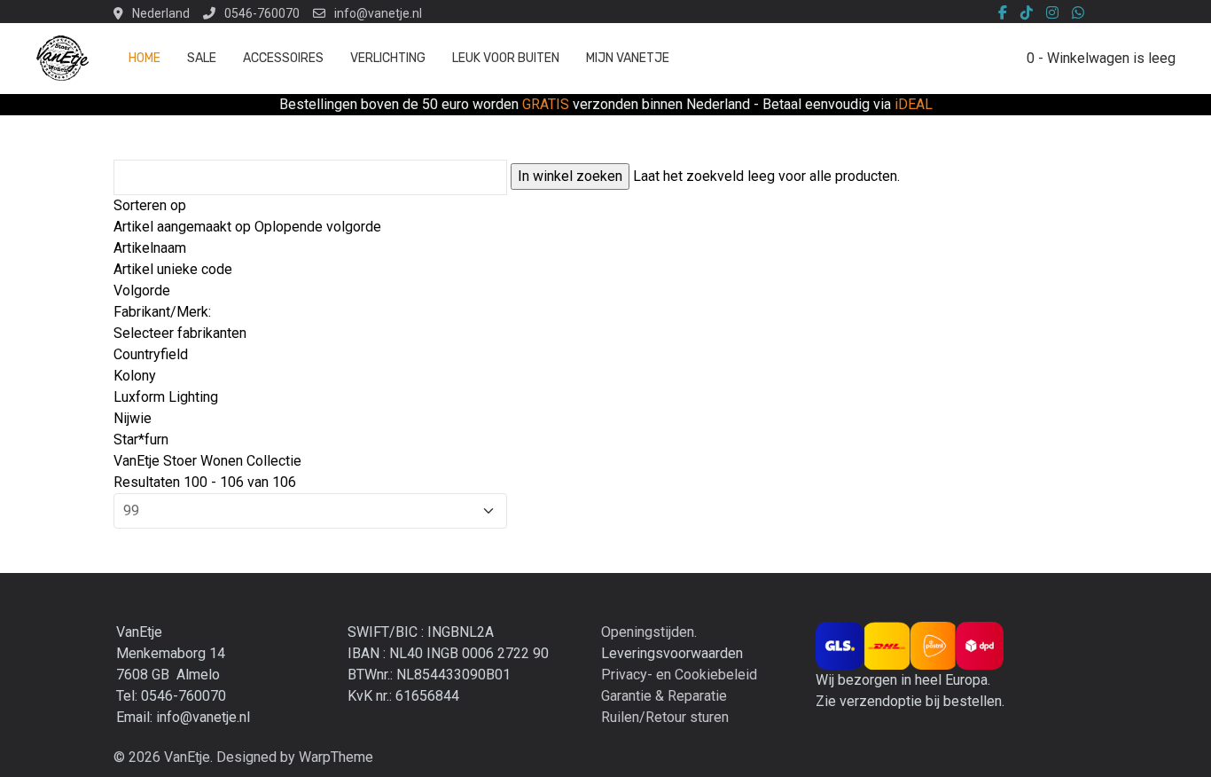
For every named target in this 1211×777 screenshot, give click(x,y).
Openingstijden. (649, 632)
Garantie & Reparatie (664, 695)
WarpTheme (336, 757)
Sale (201, 58)
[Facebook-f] (1002, 13)
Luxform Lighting (165, 396)
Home (144, 58)
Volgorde (141, 290)
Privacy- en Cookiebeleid (679, 674)
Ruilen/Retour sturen (665, 717)
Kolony (134, 375)
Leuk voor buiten (505, 58)
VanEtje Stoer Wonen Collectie (207, 460)
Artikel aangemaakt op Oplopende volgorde (247, 226)
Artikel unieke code (172, 269)
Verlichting (388, 58)
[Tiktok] (1026, 13)
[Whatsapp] (1078, 13)
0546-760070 (262, 13)
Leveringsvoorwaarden (672, 653)
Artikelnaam (149, 247)
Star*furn (140, 439)
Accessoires (283, 58)
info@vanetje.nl (378, 13)
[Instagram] (1052, 13)
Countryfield (150, 354)
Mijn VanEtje (627, 58)
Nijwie (132, 418)
